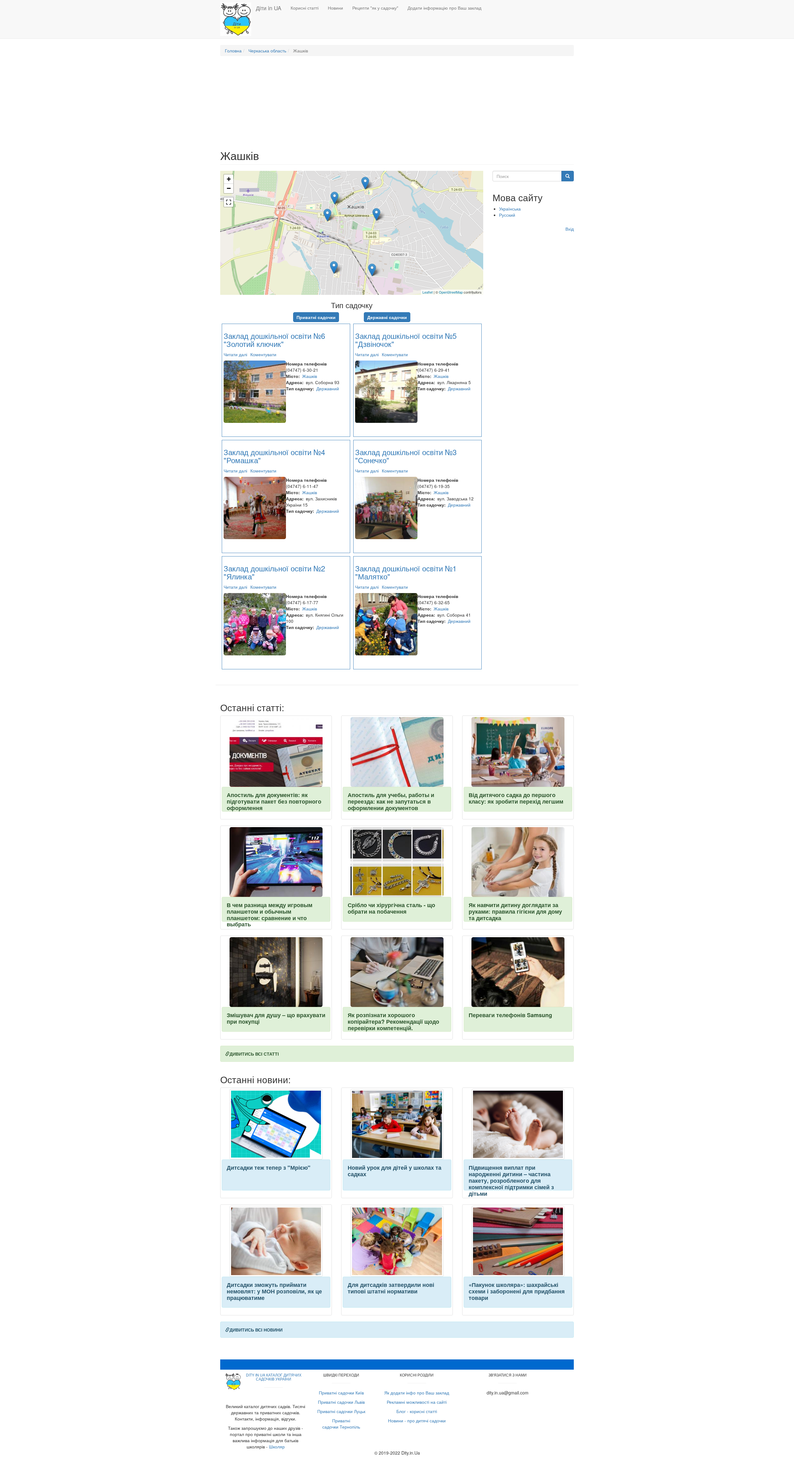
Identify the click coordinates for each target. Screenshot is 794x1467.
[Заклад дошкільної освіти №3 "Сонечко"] (372, 270)
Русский (507, 215)
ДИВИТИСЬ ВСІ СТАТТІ (254, 1054)
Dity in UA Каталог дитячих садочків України (273, 1376)
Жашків (309, 376)
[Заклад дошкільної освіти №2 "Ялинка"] (334, 267)
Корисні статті (305, 8)
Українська (510, 209)
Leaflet (427, 292)
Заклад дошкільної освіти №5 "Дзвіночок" (406, 339)
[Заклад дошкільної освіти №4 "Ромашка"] (327, 215)
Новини (335, 8)
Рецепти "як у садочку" (375, 8)
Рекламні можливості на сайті (417, 1402)
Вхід (569, 229)
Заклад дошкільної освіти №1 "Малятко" (406, 572)
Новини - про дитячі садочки (417, 1420)
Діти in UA (268, 8)
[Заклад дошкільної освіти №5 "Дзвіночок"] (376, 214)
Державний (327, 388)
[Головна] (238, 19)
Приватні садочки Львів (341, 1402)
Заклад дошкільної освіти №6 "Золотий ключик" (274, 339)
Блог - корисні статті (416, 1411)
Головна (233, 50)
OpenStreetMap (451, 292)
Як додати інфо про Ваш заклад (416, 1392)
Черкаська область (267, 50)
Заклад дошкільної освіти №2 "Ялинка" (274, 572)
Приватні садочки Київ (341, 1392)
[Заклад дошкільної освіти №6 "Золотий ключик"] (365, 183)
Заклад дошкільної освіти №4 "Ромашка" (274, 455)
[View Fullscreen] (228, 202)
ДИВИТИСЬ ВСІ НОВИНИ (256, 1330)
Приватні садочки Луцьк (341, 1411)
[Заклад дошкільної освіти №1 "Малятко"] (334, 198)
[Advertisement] (397, 105)
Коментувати (263, 354)
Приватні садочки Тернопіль (341, 1423)
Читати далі (235, 354)
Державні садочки (387, 317)
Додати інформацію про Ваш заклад (444, 8)
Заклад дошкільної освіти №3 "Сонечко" (406, 455)
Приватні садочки (316, 317)
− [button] (229, 188)
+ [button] (229, 179)
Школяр (277, 1446)
